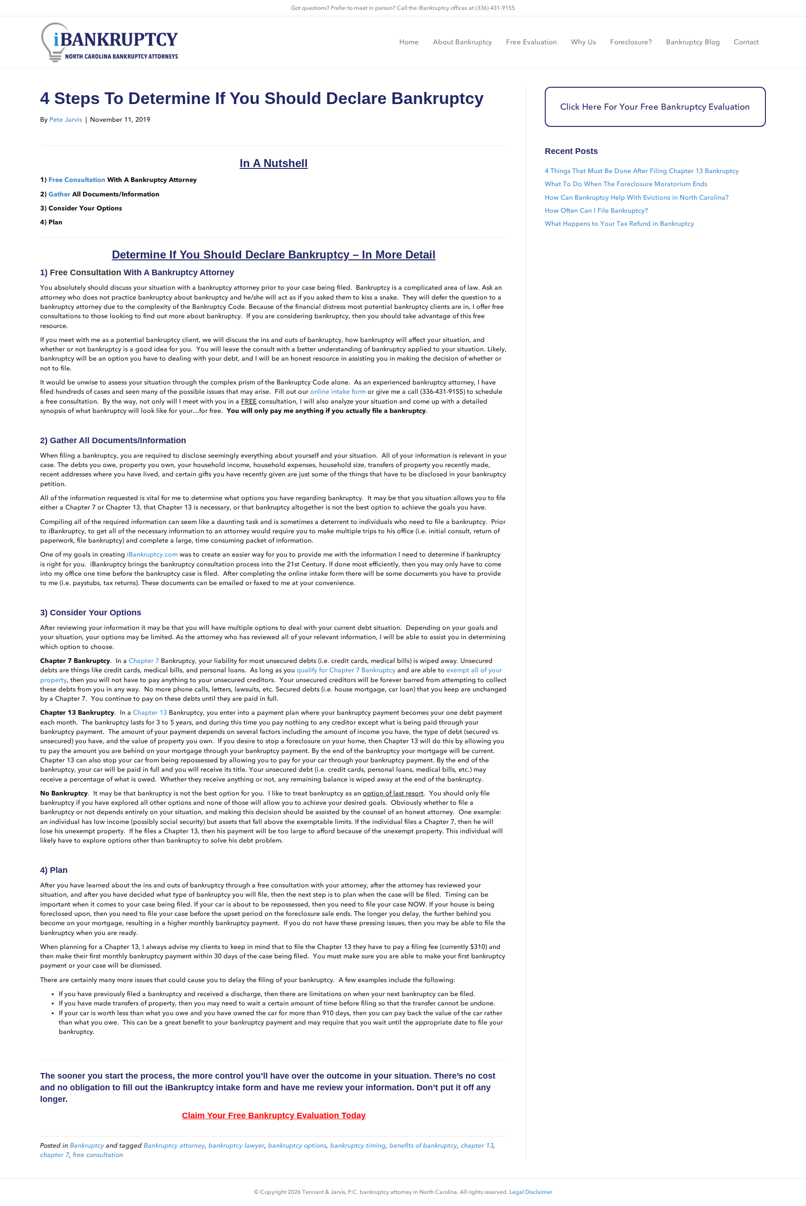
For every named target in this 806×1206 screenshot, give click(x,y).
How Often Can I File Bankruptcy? (596, 211)
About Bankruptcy (462, 42)
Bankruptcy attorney (174, 1146)
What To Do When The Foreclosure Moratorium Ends (626, 184)
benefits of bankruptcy (423, 1146)
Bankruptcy (87, 1146)
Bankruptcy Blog (693, 42)
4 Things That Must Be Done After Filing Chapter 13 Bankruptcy (642, 171)
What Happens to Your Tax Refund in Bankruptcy (619, 224)
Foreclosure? (631, 42)
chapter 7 (54, 1155)
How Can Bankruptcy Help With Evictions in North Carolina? (637, 198)
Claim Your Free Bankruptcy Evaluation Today (274, 1115)
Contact (746, 42)
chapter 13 (477, 1146)
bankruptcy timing (358, 1146)
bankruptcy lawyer (236, 1146)
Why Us (583, 42)
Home (409, 42)
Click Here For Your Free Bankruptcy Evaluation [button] (655, 107)
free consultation (98, 1155)
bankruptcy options (297, 1146)
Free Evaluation (531, 42)
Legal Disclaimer (530, 1192)
